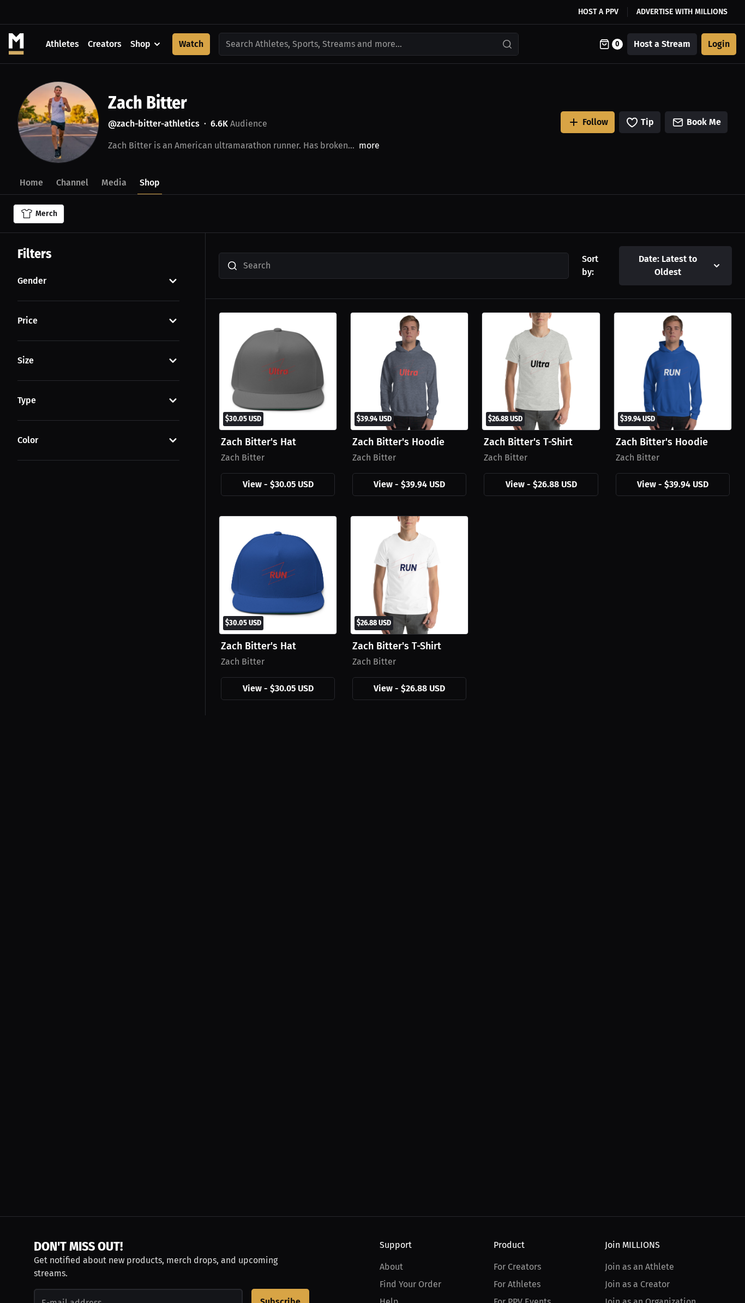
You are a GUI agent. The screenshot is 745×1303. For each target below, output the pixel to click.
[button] (98, 281)
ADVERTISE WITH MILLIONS (682, 11)
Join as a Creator (637, 1284)
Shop (140, 44)
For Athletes (517, 1284)
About (391, 1267)
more (369, 145)
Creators (105, 44)
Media (114, 182)
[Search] (508, 44)
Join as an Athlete (639, 1267)
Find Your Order (410, 1284)
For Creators (517, 1267)
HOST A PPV (598, 11)
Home (31, 182)
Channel (72, 182)
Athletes (62, 44)
